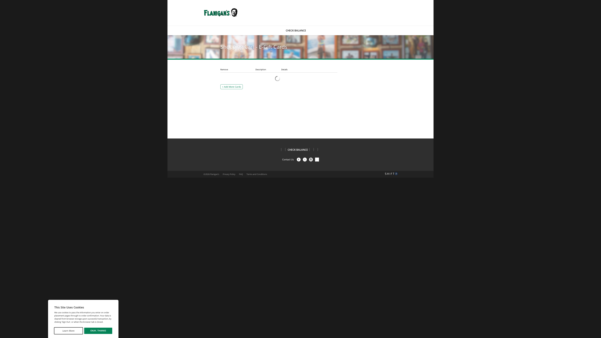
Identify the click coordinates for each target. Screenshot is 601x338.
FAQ (241, 174)
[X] (305, 159)
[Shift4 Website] (391, 173)
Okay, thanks (98, 330)
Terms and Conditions (257, 174)
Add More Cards (231, 86)
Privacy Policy (229, 174)
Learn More (68, 330)
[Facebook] (299, 159)
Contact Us (288, 159)
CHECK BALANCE (296, 30)
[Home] (220, 12)
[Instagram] (311, 159)
